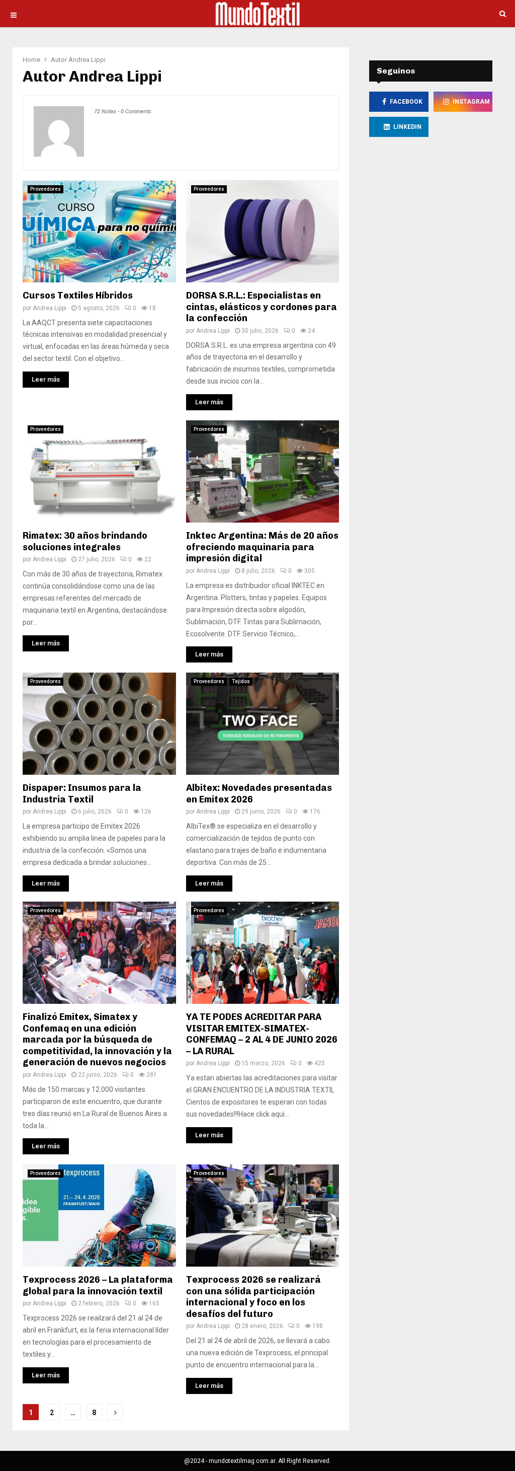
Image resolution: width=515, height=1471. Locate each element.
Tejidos (241, 681)
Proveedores (45, 189)
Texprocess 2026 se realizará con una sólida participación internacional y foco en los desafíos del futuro (253, 1296)
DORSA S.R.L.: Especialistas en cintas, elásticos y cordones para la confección (261, 307)
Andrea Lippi (87, 59)
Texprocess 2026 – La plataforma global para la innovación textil (98, 1285)
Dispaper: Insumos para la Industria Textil (82, 793)
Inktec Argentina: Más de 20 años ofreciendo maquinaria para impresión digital (262, 547)
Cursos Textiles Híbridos (78, 295)
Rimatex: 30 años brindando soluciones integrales (85, 541)
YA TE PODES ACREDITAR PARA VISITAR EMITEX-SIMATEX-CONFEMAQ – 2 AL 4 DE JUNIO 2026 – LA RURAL (261, 1034)
